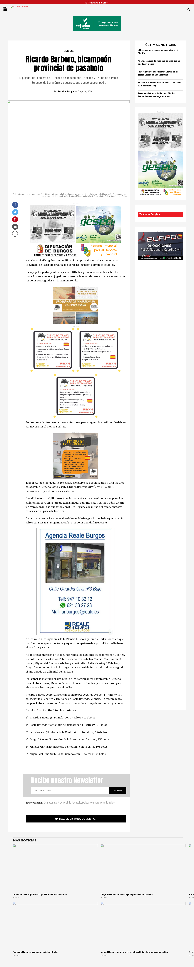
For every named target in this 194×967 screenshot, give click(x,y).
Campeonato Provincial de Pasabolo (62, 802)
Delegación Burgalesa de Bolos (98, 802)
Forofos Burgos (66, 91)
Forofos (103, 2)
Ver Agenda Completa (149, 214)
